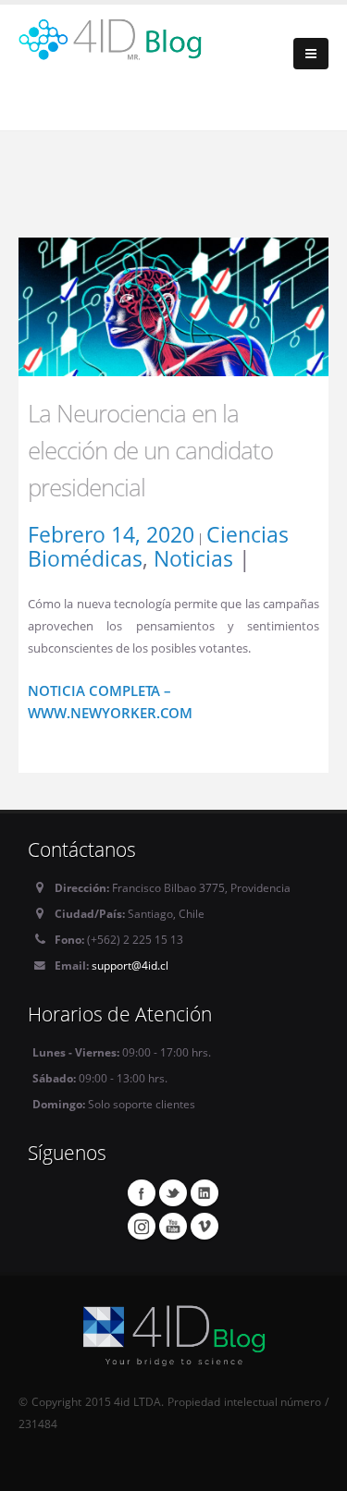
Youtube (173, 1226)
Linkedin (204, 1192)
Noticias (193, 558)
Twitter (173, 1192)
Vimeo (204, 1226)
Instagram (141, 1226)
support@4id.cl (130, 965)
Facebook (141, 1192)
